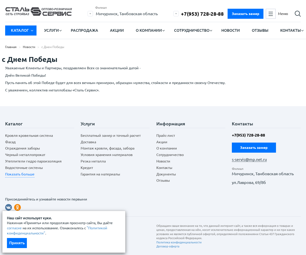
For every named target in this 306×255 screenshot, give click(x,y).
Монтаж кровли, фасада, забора (107, 148)
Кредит (87, 168)
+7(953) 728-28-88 (202, 14)
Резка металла (93, 161)
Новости (230, 30)
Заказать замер (245, 14)
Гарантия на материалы (100, 174)
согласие (14, 228)
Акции (117, 30)
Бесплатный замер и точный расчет (111, 135)
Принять (17, 243)
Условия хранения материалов (107, 155)
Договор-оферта (167, 246)
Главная (11, 47)
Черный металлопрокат (25, 155)
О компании (149, 30)
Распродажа (84, 30)
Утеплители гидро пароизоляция (33, 161)
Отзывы (260, 30)
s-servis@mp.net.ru (249, 159)
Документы (166, 174)
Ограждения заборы (22, 148)
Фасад (10, 142)
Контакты (290, 30)
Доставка (88, 142)
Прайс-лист (165, 135)
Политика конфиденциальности (179, 242)
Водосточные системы (24, 168)
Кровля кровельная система (29, 135)
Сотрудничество (191, 30)
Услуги (51, 30)
